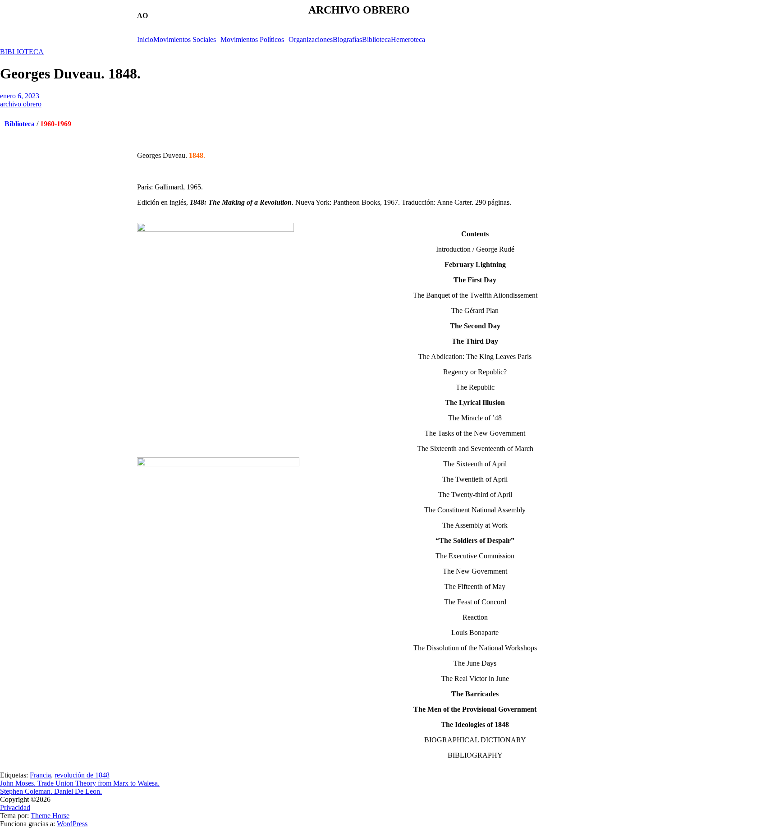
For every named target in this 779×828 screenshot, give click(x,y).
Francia (40, 775)
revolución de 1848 (82, 775)
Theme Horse (50, 815)
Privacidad (15, 807)
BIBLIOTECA (22, 51)
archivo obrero (20, 104)
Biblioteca (376, 39)
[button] (186, 39)
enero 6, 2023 (19, 96)
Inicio (145, 39)
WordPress (72, 824)
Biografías (347, 39)
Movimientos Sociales (184, 39)
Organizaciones (311, 39)
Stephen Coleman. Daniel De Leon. (51, 791)
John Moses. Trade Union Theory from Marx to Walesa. (80, 783)
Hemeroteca (408, 39)
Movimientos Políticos (252, 39)
